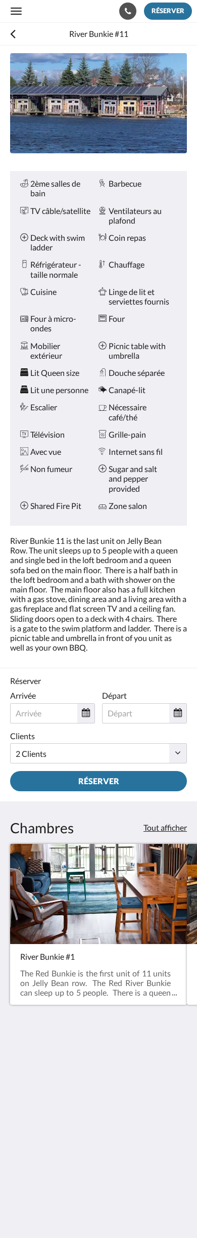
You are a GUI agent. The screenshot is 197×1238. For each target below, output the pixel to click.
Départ (114, 695)
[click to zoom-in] (98, 103)
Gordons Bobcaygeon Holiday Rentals (65, 11)
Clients (22, 736)
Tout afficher (165, 827)
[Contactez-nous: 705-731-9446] (127, 11)
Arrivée (23, 695)
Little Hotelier (77, 1175)
